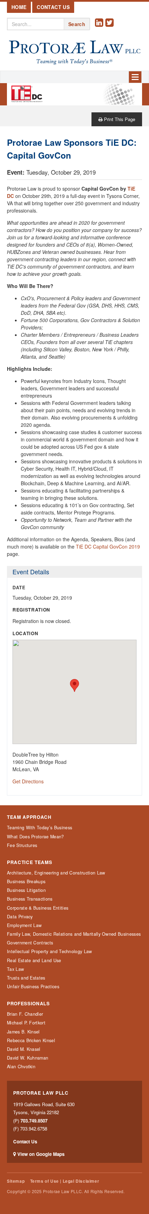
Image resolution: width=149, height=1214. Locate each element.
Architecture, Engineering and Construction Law (56, 873)
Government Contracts (30, 943)
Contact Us (53, 6)
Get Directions (28, 781)
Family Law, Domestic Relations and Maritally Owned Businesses (74, 934)
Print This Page (119, 119)
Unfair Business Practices (33, 986)
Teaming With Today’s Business (39, 827)
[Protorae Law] (74, 53)
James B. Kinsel (23, 1032)
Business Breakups (26, 881)
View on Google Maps (40, 1154)
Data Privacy (20, 916)
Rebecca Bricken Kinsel (31, 1040)
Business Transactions (30, 899)
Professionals (28, 1003)
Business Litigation (26, 890)
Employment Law (24, 925)
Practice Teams (29, 862)
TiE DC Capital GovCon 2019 (108, 546)
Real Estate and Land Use (34, 960)
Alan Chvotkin (21, 1066)
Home (18, 6)
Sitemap (16, 1181)
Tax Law (15, 969)
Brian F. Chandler (25, 1014)
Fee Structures (22, 845)
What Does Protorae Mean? (35, 836)
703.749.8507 (33, 1120)
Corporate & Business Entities (37, 908)
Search (76, 24)
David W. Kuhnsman (27, 1058)
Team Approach (29, 817)
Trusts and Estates (26, 978)
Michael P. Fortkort (26, 1023)
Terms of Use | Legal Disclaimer (64, 1181)
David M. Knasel (24, 1049)
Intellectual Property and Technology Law (49, 951)
